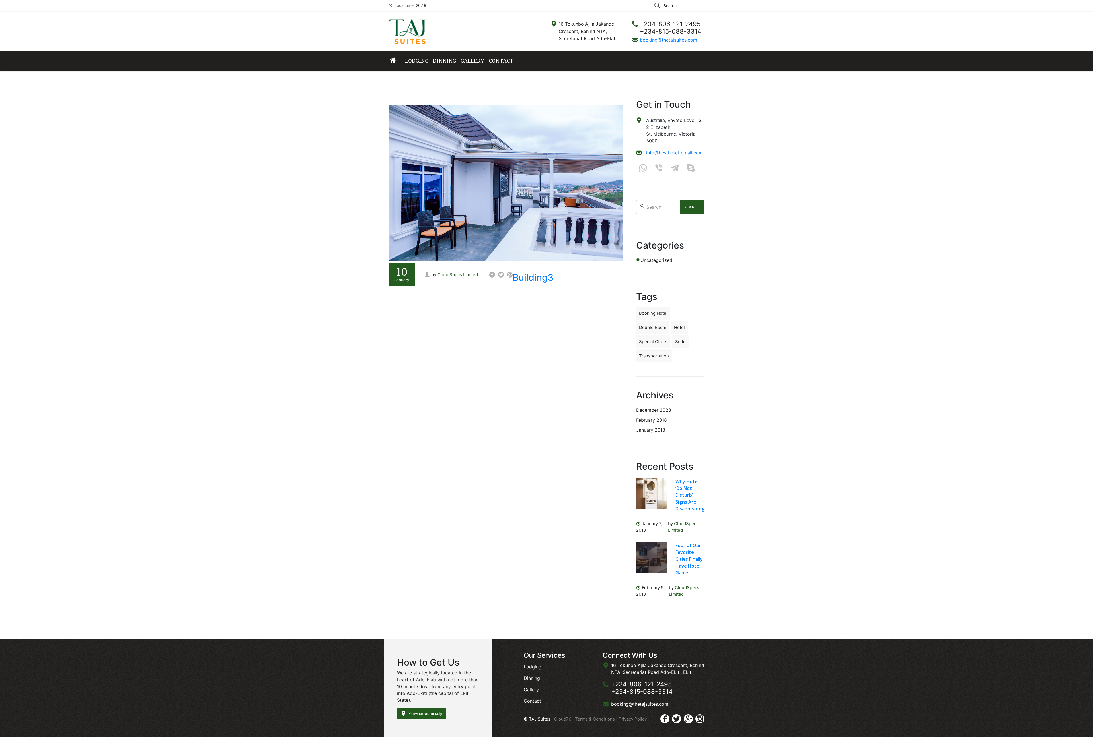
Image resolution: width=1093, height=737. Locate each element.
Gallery (472, 60)
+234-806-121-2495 (641, 684)
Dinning (444, 60)
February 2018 (651, 420)
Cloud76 (562, 719)
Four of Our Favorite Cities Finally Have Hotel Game (689, 559)
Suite (680, 341)
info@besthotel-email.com (674, 153)
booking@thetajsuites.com (668, 40)
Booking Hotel (653, 313)
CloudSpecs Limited (457, 274)
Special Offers (653, 341)
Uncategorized (656, 260)
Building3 (533, 277)
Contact (501, 60)
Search (692, 207)
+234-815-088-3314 (642, 691)
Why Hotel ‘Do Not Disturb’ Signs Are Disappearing (689, 495)
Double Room (652, 327)
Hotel (679, 327)
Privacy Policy (633, 719)
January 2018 (650, 430)
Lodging (416, 60)
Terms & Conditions (595, 719)
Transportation (654, 356)
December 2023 (653, 410)
